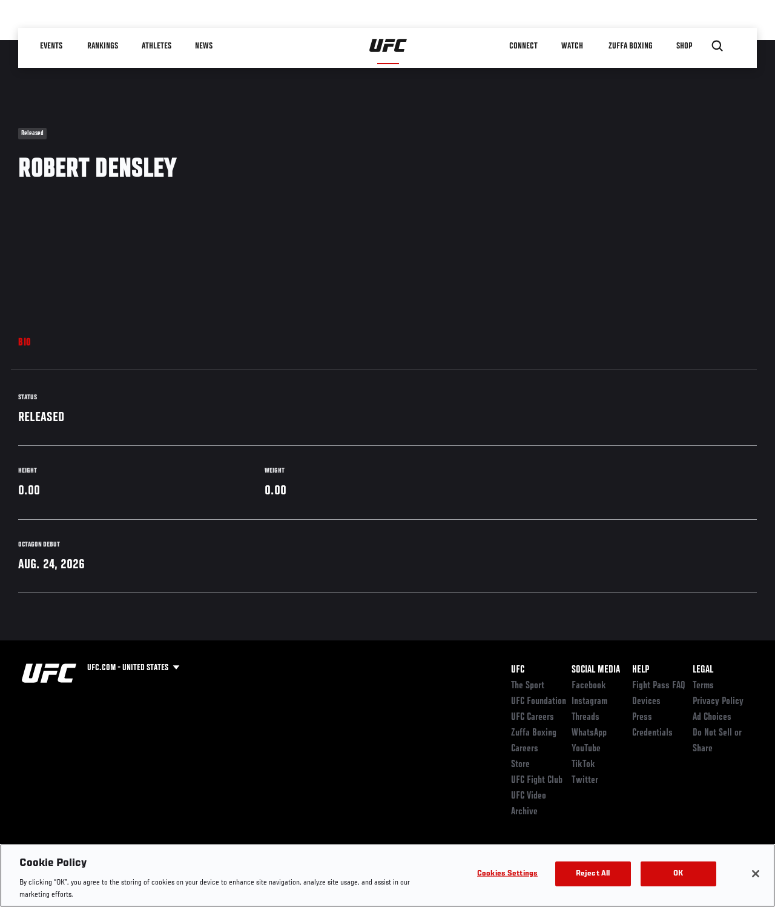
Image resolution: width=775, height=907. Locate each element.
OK (678, 874)
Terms (703, 685)
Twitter (585, 780)
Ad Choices (712, 717)
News (204, 46)
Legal (703, 670)
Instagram (589, 701)
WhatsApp (589, 733)
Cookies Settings (507, 874)
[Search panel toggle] (717, 46)
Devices (646, 701)
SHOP (684, 46)
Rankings (102, 46)
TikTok (583, 764)
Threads (585, 717)
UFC (517, 670)
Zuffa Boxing (630, 46)
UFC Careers (532, 717)
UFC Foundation (538, 701)
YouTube (586, 748)
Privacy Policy (718, 701)
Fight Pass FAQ (658, 685)
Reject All (593, 874)
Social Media (596, 670)
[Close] (755, 873)
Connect (523, 46)
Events (51, 46)
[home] (388, 46)
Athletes (156, 46)
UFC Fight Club (536, 780)
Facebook (589, 685)
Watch (572, 46)
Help (640, 670)
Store (520, 764)
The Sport (527, 685)
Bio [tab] (24, 342)
